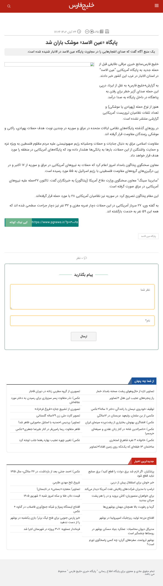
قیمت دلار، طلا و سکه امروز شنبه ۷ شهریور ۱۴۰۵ (52, 495)
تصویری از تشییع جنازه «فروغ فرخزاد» (57, 409)
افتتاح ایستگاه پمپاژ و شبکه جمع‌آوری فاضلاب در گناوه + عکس (47, 509)
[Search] (9, 7)
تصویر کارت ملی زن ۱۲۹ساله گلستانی (58, 415)
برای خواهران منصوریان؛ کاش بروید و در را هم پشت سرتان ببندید (123, 498)
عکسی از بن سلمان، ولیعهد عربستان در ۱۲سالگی (125, 415)
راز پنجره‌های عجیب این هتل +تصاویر (132, 398)
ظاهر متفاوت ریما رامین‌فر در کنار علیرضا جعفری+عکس (48, 429)
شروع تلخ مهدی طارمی (66, 482)
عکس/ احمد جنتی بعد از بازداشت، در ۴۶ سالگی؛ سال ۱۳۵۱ (45, 471)
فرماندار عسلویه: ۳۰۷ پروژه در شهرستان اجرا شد (52, 529)
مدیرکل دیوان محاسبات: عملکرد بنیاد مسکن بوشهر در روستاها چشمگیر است (123, 531)
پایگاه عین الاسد (148, 236)
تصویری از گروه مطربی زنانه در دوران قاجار (54, 391)
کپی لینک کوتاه (19, 222)
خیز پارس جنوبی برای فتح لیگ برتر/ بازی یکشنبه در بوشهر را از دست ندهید (45, 520)
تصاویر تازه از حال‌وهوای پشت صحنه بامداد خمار (125, 391)
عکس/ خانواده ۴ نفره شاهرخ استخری (132, 440)
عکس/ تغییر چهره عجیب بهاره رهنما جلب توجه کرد (49, 440)
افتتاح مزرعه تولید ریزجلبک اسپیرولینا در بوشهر (126, 518)
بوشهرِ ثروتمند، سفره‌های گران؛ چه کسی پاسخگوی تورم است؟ (121, 542)
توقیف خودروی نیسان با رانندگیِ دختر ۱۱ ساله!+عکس (122, 409)
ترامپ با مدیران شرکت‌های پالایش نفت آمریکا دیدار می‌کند (119, 489)
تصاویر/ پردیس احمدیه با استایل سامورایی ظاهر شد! (49, 422)
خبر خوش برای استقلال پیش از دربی (132, 482)
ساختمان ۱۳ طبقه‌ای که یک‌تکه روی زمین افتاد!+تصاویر (122, 446)
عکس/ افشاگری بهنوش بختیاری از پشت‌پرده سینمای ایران (119, 422)
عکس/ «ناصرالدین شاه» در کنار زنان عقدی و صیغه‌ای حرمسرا (122, 431)
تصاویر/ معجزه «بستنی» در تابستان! (58, 489)
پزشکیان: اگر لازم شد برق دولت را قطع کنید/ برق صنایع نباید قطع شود (121, 473)
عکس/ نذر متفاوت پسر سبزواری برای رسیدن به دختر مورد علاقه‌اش (45, 400)
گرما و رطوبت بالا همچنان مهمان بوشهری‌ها (128, 506)
